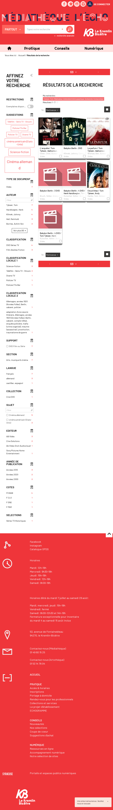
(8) (18, 230)
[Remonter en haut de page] (109, 534)
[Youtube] (76, 4)
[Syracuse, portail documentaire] (55, 17)
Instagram (36, 545)
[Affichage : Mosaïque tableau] (74, 72)
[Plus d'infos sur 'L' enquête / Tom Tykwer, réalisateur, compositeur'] (50, 134)
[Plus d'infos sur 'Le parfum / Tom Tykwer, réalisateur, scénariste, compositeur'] (98, 134)
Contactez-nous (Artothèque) (47, 659)
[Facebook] (64, 4)
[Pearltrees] (70, 4)
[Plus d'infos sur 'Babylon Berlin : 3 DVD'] (50, 174)
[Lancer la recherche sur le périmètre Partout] (70, 29)
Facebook (35, 541)
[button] (32, 48)
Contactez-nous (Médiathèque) (48, 648)
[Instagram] (83, 4)
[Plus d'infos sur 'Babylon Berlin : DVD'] (74, 135)
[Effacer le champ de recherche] (62, 29)
